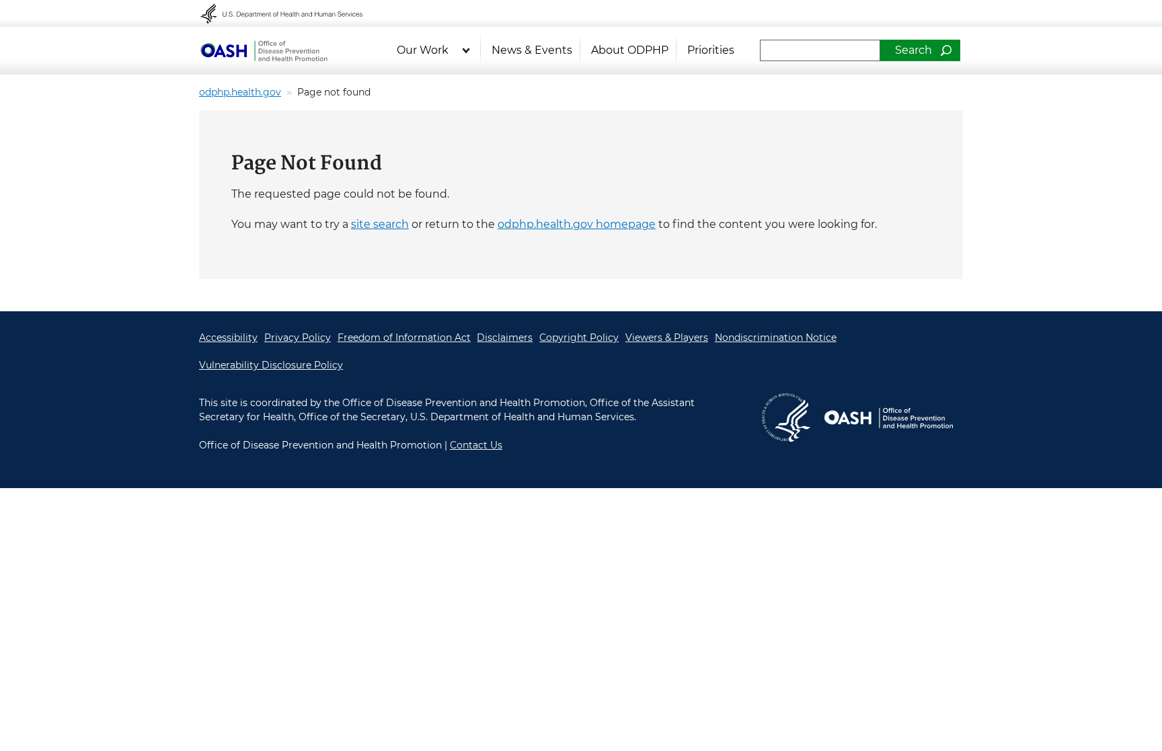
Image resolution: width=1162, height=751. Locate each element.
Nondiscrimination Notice (776, 337)
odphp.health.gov (240, 92)
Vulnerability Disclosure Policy (271, 365)
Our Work (423, 50)
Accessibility (228, 337)
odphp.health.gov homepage (577, 224)
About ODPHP (629, 50)
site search (380, 224)
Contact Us (476, 445)
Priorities (710, 50)
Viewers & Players (666, 337)
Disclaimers (505, 337)
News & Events (532, 50)
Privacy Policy (297, 337)
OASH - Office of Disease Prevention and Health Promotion (263, 50)
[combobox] (820, 50)
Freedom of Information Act (404, 337)
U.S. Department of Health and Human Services (290, 13)
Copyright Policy (579, 337)
